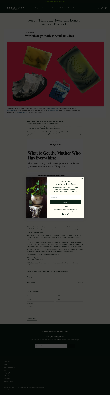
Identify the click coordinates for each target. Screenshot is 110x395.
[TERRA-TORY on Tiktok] (68, 214)
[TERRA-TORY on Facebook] (63, 214)
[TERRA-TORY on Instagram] (65, 214)
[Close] (82, 179)
